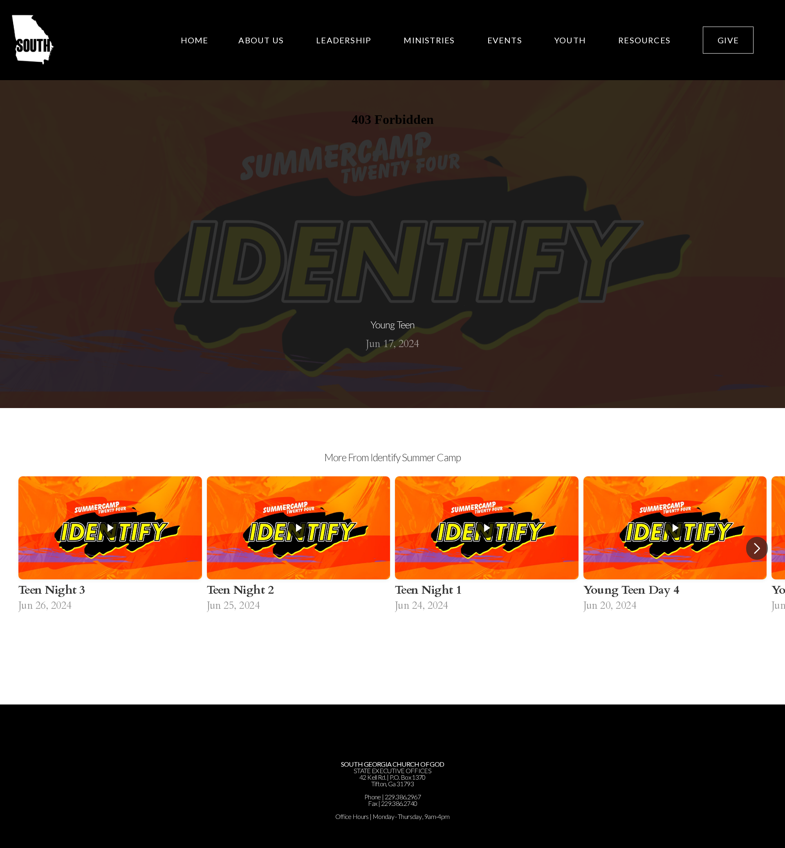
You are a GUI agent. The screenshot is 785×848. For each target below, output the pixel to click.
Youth (571, 40)
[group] (110, 548)
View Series (392, 647)
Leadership (344, 40)
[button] (757, 548)
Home (195, 40)
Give (728, 40)
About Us (262, 40)
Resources (645, 40)
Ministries (430, 40)
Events (505, 40)
